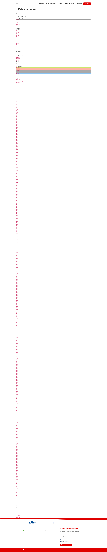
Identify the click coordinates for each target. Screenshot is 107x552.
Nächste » (18, 24)
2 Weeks (18, 33)
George (18, 58)
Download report (20, 81)
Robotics (60, 3)
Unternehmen (79, 3)
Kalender (18, 44)
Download (18, 79)
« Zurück (18, 22)
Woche (18, 32)
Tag (17, 30)
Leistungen (41, 3)
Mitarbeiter (18, 51)
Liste (17, 36)
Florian (18, 57)
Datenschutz (27, 549)
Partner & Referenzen (69, 3)
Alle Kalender (19, 66)
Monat (17, 35)
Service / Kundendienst (51, 3)
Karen (17, 60)
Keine (17, 43)
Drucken (18, 82)
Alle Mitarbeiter (20, 55)
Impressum (20, 549)
